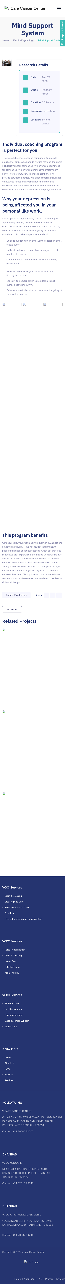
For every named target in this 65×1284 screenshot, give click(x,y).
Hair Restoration (13, 1009)
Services (9, 1080)
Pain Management (14, 1015)
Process (9, 1074)
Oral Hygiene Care (14, 901)
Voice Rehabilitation (15, 949)
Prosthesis (10, 913)
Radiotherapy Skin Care (17, 907)
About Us (9, 1063)
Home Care (10, 961)
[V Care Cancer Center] (25, 8)
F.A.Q (7, 1068)
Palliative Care (12, 967)
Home (5, 40)
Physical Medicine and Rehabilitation (23, 919)
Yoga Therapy (12, 972)
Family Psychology (16, 595)
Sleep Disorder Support (17, 1020)
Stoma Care (11, 1026)
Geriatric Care (12, 1003)
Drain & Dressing (13, 895)
